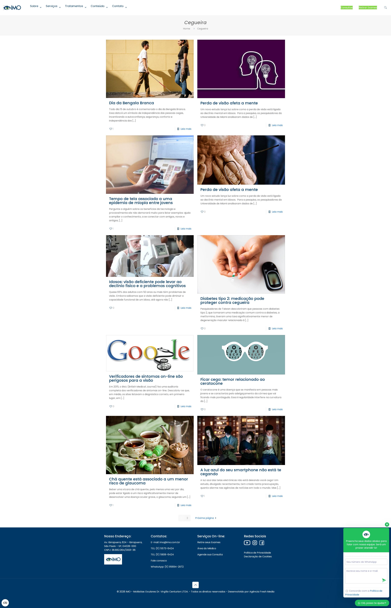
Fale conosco (159, 560)
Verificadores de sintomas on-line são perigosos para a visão (146, 378)
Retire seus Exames (208, 542)
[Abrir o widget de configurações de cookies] (5, 602)
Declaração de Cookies (258, 556)
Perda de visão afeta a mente (229, 103)
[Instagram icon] (199, 597)
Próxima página (204, 518)
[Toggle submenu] (35, 13)
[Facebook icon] (191, 597)
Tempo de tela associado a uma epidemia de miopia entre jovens (141, 200)
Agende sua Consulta (210, 554)
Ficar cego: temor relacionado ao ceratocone (232, 381)
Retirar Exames (368, 7)
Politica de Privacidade (257, 552)
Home (186, 28)
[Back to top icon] (195, 585)
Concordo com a (363, 592)
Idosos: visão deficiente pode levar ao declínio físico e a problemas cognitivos (147, 283)
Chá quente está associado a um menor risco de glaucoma (148, 481)
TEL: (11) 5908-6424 (162, 554)
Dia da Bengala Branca (131, 103)
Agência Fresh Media (261, 591)
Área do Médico (206, 548)
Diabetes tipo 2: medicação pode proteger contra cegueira (232, 300)
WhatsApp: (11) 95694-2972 (167, 566)
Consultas (347, 7)
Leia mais (186, 129)
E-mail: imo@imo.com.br (165, 542)
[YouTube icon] (195, 597)
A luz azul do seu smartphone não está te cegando (240, 472)
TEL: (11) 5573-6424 (162, 548)
